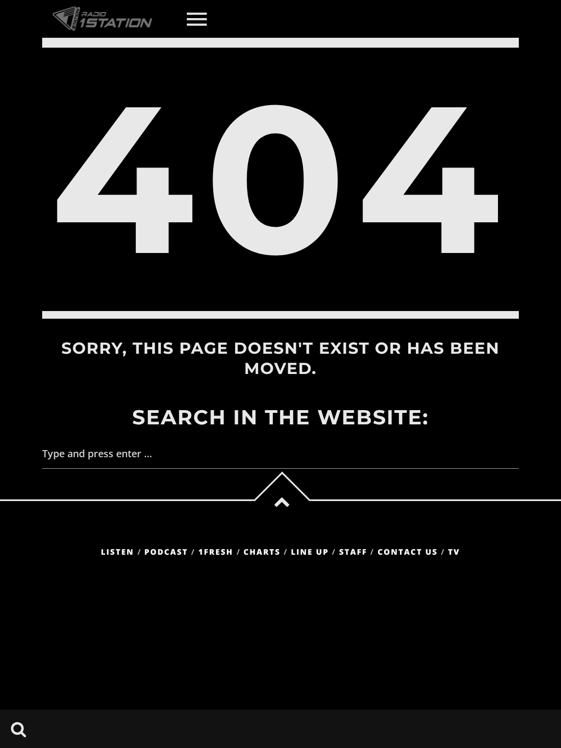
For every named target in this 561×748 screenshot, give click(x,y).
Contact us (407, 552)
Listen (117, 552)
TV (454, 552)
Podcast (166, 552)
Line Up (310, 552)
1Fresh (215, 552)
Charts (261, 552)
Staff (353, 552)
